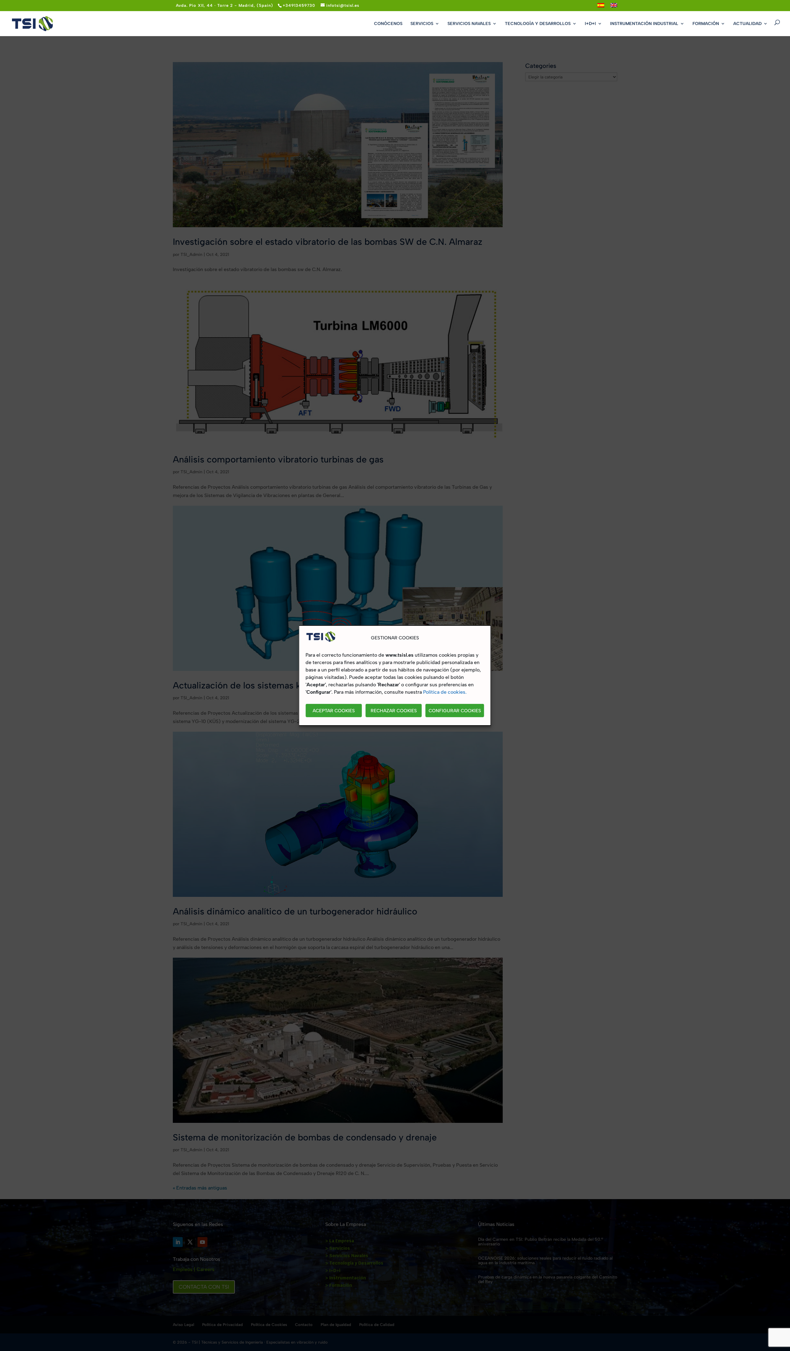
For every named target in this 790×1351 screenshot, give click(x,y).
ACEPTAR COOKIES (334, 710)
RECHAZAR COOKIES (394, 710)
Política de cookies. (445, 692)
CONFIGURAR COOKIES (455, 710)
